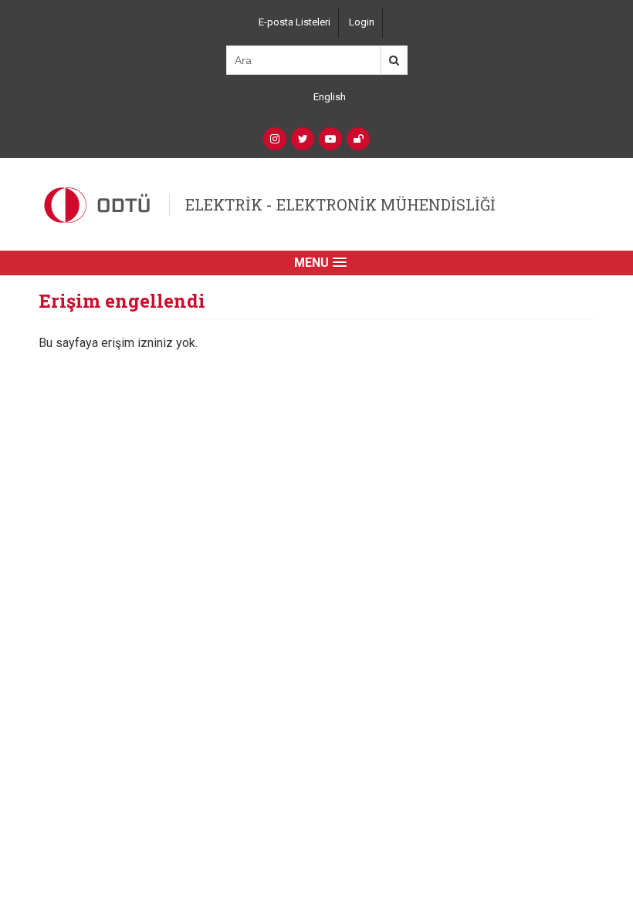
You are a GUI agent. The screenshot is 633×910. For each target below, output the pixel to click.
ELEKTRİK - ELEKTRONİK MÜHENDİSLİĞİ (340, 204)
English (329, 97)
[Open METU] (358, 138)
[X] (302, 138)
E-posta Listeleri (294, 22)
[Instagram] (274, 138)
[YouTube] (330, 138)
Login (361, 22)
